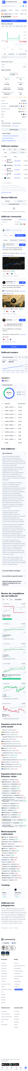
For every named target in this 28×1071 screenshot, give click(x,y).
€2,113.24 (10, 779)
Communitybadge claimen (9, 140)
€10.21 (14, 800)
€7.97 (11, 781)
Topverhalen (4, 973)
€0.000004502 (12, 866)
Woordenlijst (4, 1024)
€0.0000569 (11, 817)
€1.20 (8, 844)
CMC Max (3, 971)
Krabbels (3, 999)
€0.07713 (8, 855)
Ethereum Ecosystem (6, 123)
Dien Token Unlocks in (8, 138)
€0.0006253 (11, 793)
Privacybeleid (17, 968)
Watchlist (3, 997)
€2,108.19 (13, 846)
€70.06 (11, 850)
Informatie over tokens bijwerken (11, 135)
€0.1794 (10, 857)
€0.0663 (10, 873)
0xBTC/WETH (17, 160)
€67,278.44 (10, 839)
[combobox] (14, 57)
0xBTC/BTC (17, 178)
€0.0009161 (13, 795)
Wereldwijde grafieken (6, 989)
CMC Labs (3, 968)
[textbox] (16, 231)
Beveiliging (16, 984)
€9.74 (10, 859)
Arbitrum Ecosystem (6, 125)
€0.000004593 (12, 784)
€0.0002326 (11, 808)
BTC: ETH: (10, 6)
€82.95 (9, 848)
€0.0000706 (12, 790)
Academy (3, 963)
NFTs (2, 992)
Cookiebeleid (17, 973)
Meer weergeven (22, 219)
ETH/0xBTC (17, 169)
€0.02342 (10, 880)
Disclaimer (16, 978)
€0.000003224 (11, 868)
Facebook (16, 1022)
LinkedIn (16, 1027)
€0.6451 (9, 862)
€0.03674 (10, 837)
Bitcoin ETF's (4, 976)
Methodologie (17, 981)
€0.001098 (11, 805)
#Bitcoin (4, 247)
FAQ (2, 1022)
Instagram (16, 1019)
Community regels (18, 976)
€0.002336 (11, 803)
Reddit (15, 1024)
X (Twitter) (16, 1011)
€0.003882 (12, 812)
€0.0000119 (11, 814)
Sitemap (3, 1002)
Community (17, 1014)
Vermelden (3, 1011)
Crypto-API (4, 978)
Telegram (16, 1016)
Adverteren (4, 965)
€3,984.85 (11, 788)
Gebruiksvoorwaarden (19, 965)
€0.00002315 (14, 797)
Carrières (16, 986)
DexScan (3, 981)
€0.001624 (10, 810)
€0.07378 (11, 864)
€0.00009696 (13, 822)
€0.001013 (12, 875)
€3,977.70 (11, 786)
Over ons (16, 963)
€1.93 (12, 877)
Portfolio (3, 994)
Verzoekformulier (5, 1014)
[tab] (17, 54)
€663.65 (10, 853)
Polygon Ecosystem (17, 123)
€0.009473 (12, 841)
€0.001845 (14, 820)
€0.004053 (11, 871)
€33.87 (14, 826)
